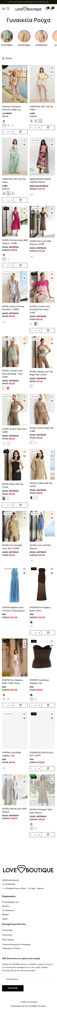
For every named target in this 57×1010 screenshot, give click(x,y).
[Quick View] (24, 72)
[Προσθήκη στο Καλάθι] (21, 131)
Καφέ (31, 622)
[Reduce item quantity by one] (4, 131)
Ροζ (4, 121)
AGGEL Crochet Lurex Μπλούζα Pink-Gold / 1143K (40, 309)
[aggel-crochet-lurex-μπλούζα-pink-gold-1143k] (36, 324)
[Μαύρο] (4, 498)
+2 (32, 195)
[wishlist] (46, 9)
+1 (12, 125)
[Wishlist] (24, 68)
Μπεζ (31, 824)
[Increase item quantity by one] (11, 131)
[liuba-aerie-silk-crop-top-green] (36, 121)
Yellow (4, 695)
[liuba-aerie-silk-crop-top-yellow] (40, 121)
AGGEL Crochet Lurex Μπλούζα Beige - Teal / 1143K (12, 373)
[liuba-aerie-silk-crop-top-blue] (31, 121)
